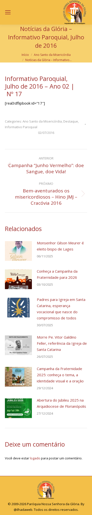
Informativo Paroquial (21, 127)
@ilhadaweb (23, 509)
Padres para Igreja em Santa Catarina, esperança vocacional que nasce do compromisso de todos (61, 308)
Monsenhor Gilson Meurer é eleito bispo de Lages (60, 245)
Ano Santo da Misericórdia (42, 121)
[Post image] (18, 251)
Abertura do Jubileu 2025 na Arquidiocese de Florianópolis (61, 403)
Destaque (70, 121)
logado (35, 458)
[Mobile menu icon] (8, 12)
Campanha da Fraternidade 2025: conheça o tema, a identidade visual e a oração (60, 374)
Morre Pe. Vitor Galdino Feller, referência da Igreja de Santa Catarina (62, 343)
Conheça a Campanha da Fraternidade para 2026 (57, 274)
